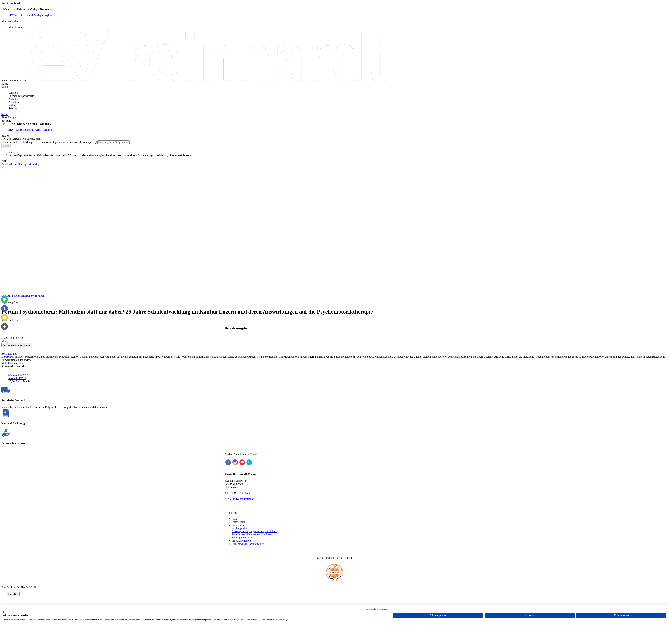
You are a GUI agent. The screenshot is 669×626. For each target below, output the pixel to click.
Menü (4, 86)
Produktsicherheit (241, 540)
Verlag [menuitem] (12, 105)
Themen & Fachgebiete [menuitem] (21, 95)
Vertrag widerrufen (242, 537)
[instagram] (235, 462)
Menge (5, 341)
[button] (334, 9)
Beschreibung (9, 353)
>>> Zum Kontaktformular (239, 498)
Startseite (13, 151)
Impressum (238, 524)
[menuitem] (13, 92)
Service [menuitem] (12, 108)
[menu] (334, 100)
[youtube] (242, 462)
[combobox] (113, 142)
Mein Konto (15, 26)
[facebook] (228, 462)
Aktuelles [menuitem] (13, 102)
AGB (235, 518)
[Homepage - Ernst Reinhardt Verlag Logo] (207, 80)
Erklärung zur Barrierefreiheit (248, 543)
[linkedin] (249, 462)
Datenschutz (238, 521)
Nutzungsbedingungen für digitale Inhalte (254, 531)
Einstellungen (8, 117)
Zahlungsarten (239, 528)
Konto (4, 114)
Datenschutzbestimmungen (377, 609)
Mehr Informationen (12, 362)
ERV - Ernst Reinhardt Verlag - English (30, 15)
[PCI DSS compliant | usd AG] (334, 580)
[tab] (334, 353)
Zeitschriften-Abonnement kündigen (252, 534)
